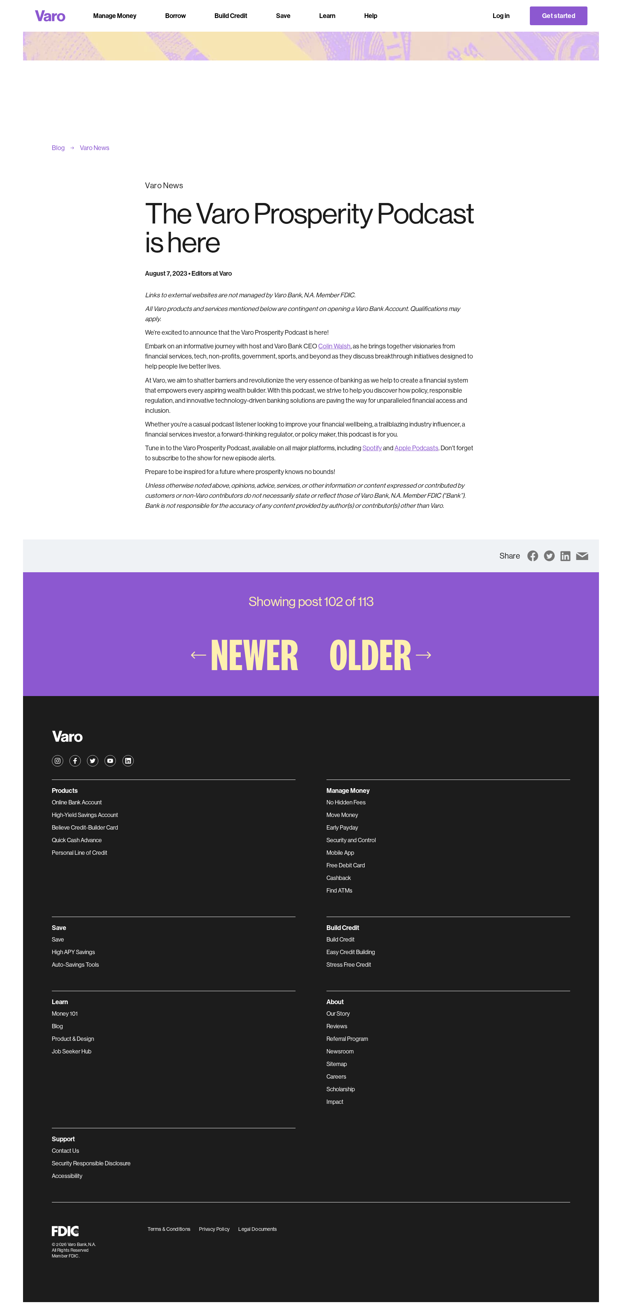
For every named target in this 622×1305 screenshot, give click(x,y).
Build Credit (340, 939)
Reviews (336, 1026)
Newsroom (340, 1051)
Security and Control (351, 840)
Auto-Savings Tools (75, 964)
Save (58, 939)
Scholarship (340, 1089)
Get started (558, 16)
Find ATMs (339, 890)
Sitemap (336, 1064)
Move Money (342, 815)
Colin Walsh (334, 346)
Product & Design (73, 1038)
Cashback (338, 878)
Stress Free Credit (348, 964)
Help (370, 16)
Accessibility (67, 1176)
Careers (336, 1076)
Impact (334, 1101)
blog (58, 148)
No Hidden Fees (346, 802)
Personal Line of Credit (79, 852)
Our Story (338, 1013)
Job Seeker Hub (71, 1051)
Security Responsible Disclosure (91, 1163)
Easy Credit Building (350, 952)
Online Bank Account (77, 802)
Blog (57, 1026)
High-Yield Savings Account (85, 815)
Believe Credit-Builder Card (85, 827)
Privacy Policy (214, 1229)
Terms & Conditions (169, 1229)
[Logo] (50, 16)
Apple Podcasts (416, 448)
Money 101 (65, 1013)
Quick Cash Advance (77, 840)
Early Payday (342, 827)
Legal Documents (257, 1229)
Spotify (372, 448)
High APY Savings (73, 952)
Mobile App (340, 852)
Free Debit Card (345, 865)
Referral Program (347, 1038)
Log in (501, 16)
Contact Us (65, 1150)
